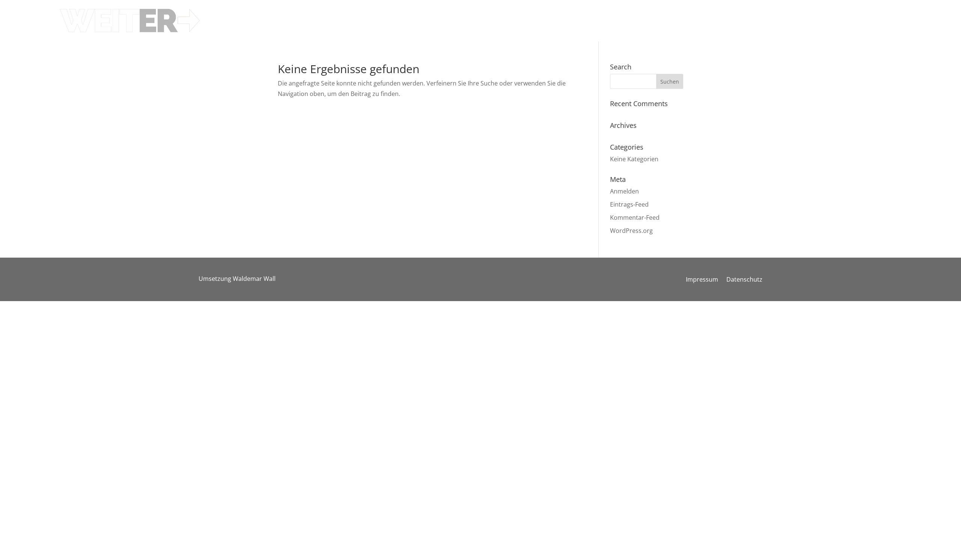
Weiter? (742, 12)
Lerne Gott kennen (628, 12)
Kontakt (784, 12)
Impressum (702, 280)
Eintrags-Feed (629, 204)
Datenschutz (744, 280)
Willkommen (502, 12)
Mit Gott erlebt (561, 12)
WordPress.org (631, 230)
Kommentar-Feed (635, 217)
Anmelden (624, 191)
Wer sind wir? (693, 12)
